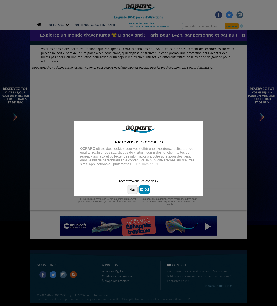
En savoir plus (147, 164)
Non (132, 189)
